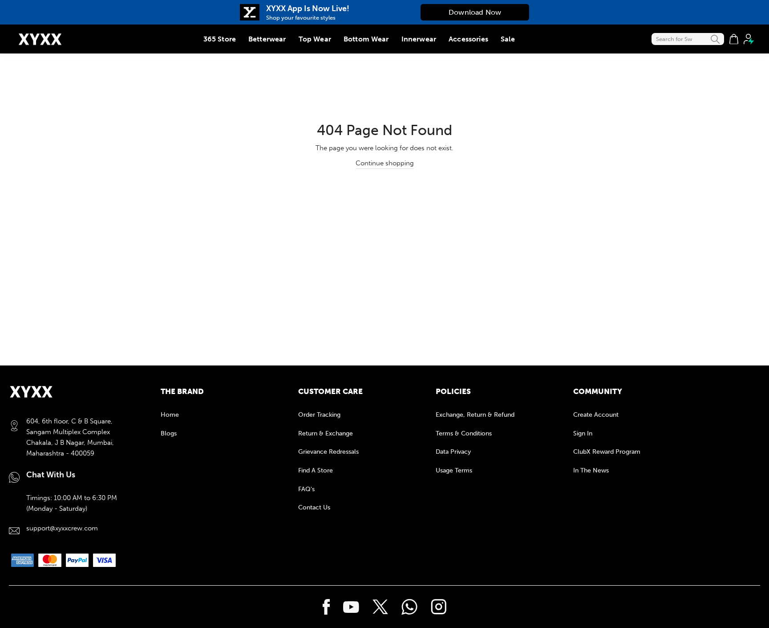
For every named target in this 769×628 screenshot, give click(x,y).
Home (170, 415)
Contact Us (314, 507)
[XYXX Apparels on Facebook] (326, 607)
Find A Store (315, 470)
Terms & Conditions (464, 433)
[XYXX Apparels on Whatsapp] (409, 607)
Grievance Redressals (328, 452)
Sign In (582, 433)
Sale (508, 39)
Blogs (169, 433)
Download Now (475, 12)
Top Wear (315, 39)
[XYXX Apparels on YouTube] (351, 607)
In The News (591, 470)
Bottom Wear (366, 39)
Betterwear (267, 39)
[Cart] (734, 39)
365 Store (219, 39)
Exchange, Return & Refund (475, 415)
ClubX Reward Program (606, 452)
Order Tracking (319, 415)
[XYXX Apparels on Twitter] (380, 607)
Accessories (468, 39)
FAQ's (306, 489)
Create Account (596, 415)
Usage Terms (454, 470)
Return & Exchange (325, 433)
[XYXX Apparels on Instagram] (439, 607)
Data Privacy (453, 452)
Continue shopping (385, 163)
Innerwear (418, 39)
